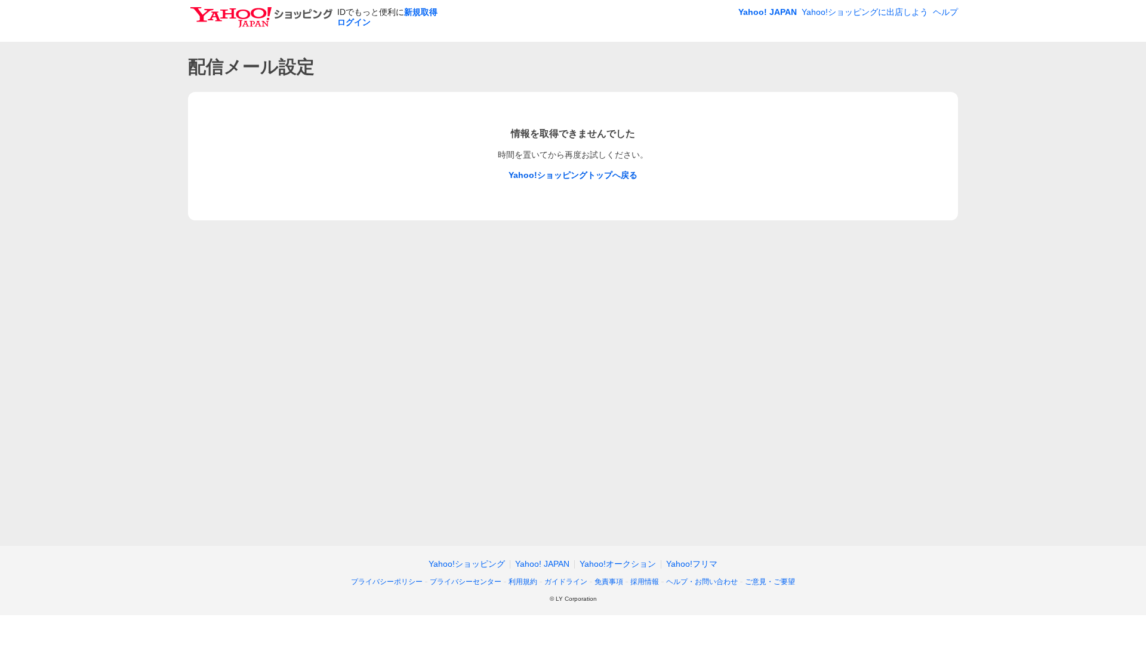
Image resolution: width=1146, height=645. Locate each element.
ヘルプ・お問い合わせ (702, 582)
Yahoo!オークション (618, 564)
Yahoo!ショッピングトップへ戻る (573, 175)
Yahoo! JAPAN (767, 12)
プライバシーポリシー (387, 582)
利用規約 (523, 582)
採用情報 (644, 582)
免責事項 (608, 582)
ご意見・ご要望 (770, 582)
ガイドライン (565, 582)
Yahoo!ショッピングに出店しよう (865, 12)
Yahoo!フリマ (691, 564)
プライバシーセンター (465, 582)
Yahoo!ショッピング (467, 564)
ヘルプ (945, 12)
